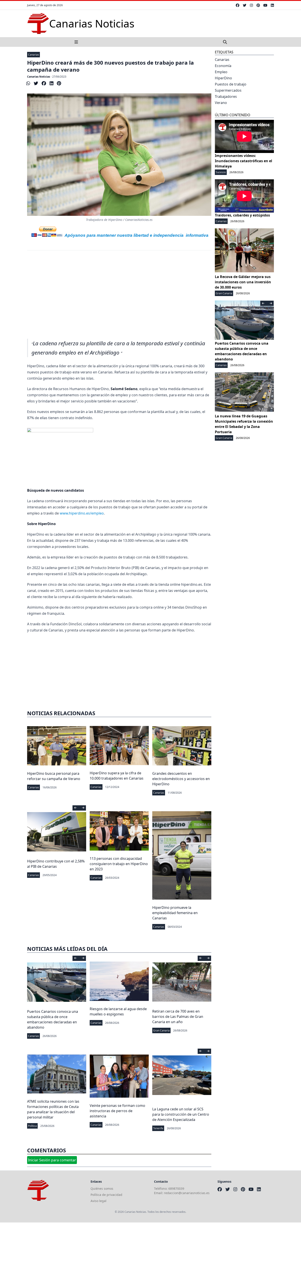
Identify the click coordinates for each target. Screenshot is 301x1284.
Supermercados (228, 90)
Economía (223, 65)
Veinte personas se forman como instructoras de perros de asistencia (117, 1110)
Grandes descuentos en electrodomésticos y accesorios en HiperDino (181, 778)
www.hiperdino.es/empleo (82, 513)
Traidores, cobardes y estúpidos (242, 215)
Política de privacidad (106, 1195)
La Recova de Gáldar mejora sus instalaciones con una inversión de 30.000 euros (243, 282)
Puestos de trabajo (230, 84)
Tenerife (158, 1128)
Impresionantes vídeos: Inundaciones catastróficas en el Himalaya (243, 161)
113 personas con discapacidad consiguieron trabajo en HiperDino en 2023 (119, 863)
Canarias (33, 54)
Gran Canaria (161, 1030)
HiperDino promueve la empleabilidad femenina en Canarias (175, 912)
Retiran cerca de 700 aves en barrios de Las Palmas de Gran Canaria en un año (177, 1016)
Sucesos (221, 172)
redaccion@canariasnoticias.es (187, 1193)
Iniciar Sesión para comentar (52, 1160)
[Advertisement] (119, 291)
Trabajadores (226, 96)
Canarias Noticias (38, 76)
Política (32, 1126)
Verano (221, 102)
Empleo (221, 71)
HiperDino (223, 78)
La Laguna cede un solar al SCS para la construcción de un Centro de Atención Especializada (180, 1114)
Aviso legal (98, 1201)
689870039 (176, 1188)
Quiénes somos (102, 1188)
